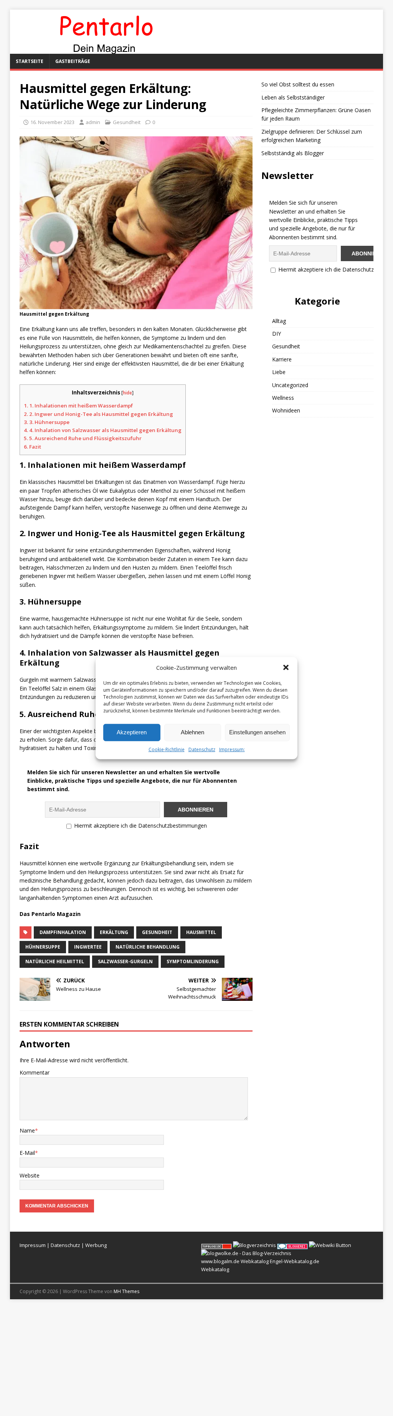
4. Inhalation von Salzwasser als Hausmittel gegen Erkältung (103, 430)
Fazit (32, 446)
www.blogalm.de (220, 1261)
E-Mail (27, 1152)
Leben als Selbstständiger (293, 97)
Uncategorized (290, 385)
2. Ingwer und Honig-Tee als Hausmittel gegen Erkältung (98, 414)
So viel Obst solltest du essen (297, 84)
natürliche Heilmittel (54, 961)
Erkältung (114, 932)
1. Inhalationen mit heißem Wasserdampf (78, 405)
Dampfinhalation (63, 932)
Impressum (33, 1245)
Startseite (29, 61)
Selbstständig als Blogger (292, 153)
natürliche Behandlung (148, 947)
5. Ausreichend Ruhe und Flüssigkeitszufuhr (83, 438)
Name (27, 1130)
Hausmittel (201, 932)
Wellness (283, 397)
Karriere (282, 359)
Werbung (96, 1245)
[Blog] (254, 1245)
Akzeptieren (132, 732)
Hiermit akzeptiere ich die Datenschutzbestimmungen (140, 825)
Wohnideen (286, 410)
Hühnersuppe (42, 947)
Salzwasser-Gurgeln (125, 961)
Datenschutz (201, 749)
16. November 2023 (52, 122)
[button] (286, 667)
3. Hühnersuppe (46, 422)
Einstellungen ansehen (257, 732)
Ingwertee (88, 947)
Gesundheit (126, 122)
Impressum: (232, 749)
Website (30, 1175)
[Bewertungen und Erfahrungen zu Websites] (330, 1245)
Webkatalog (255, 1261)
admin (93, 122)
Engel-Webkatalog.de (294, 1261)
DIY (276, 333)
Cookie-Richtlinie (167, 749)
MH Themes (126, 1291)
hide (127, 392)
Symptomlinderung (193, 961)
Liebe (279, 372)
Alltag (279, 321)
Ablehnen (192, 732)
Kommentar (35, 1072)
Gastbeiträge (72, 61)
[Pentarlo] (106, 49)
